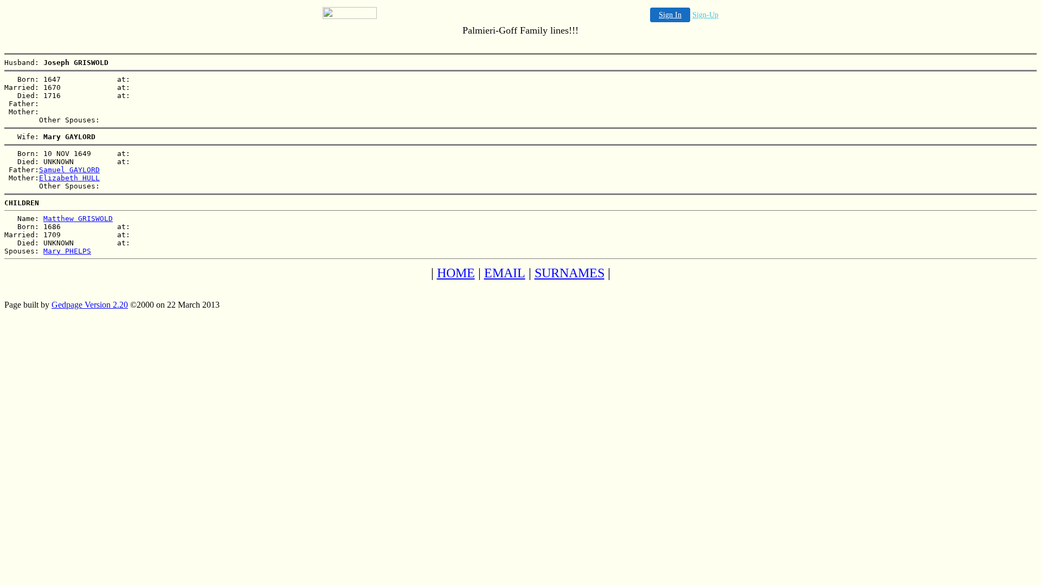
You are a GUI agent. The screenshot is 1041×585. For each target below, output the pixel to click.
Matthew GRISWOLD (78, 218)
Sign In (670, 15)
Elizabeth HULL (69, 178)
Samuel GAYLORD (69, 170)
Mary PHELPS (67, 251)
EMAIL (504, 273)
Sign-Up (705, 15)
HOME (456, 273)
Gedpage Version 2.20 (90, 304)
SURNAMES (570, 273)
